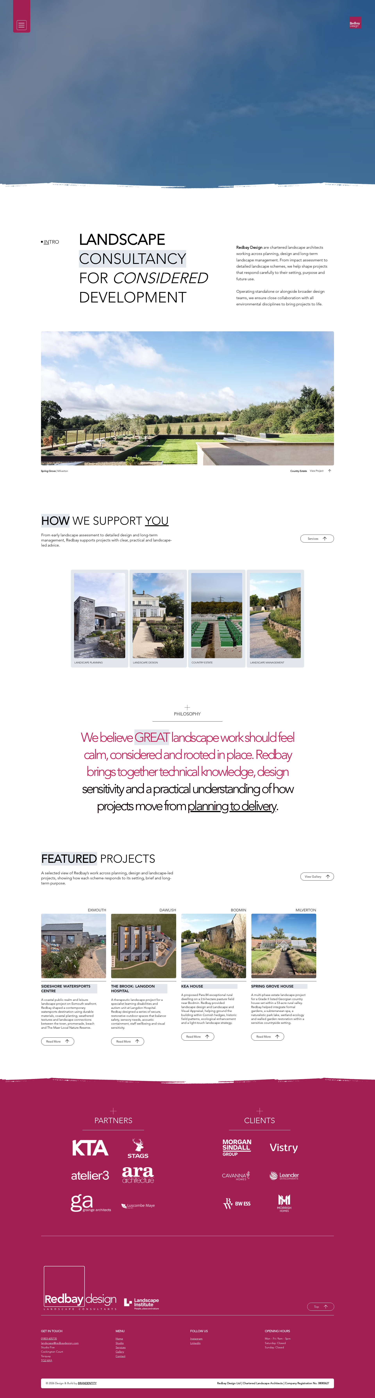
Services (121, 1347)
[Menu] (22, 25)
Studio (120, 1343)
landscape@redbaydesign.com (60, 1343)
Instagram (196, 1338)
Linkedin (195, 1343)
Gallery (120, 1351)
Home (119, 1338)
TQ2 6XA (46, 1360)
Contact (120, 1356)
